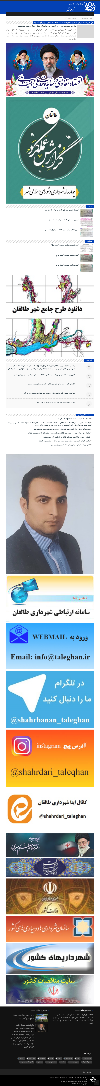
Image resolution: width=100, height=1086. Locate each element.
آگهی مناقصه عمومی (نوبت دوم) (67, 255)
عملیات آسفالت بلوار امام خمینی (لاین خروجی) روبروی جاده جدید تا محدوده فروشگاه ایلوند (62, 429)
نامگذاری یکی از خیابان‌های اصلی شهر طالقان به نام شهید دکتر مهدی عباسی (51, 384)
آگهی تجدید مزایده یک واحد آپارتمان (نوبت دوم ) (61, 210)
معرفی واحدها (74, 1062)
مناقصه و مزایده (51, 1062)
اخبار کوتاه (69, 1058)
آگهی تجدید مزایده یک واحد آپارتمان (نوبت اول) (62, 229)
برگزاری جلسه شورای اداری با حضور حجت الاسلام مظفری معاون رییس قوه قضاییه (47, 26)
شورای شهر (32, 1058)
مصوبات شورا (87, 1062)
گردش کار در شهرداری (27, 1062)
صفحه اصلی (72, 18)
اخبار (78, 1058)
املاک (59, 1058)
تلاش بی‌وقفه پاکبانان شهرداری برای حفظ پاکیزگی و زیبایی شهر (55, 402)
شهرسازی (42, 1058)
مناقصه (63, 1062)
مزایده (22, 1058)
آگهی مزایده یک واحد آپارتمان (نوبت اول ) (64, 220)
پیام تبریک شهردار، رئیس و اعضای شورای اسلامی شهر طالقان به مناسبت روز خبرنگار (49, 393)
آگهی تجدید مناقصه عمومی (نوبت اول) (65, 245)
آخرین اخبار (87, 1058)
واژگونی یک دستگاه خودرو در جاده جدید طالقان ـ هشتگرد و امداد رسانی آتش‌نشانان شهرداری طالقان (44, 375)
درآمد (51, 1058)
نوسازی (40, 1062)
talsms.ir (74, 1084)
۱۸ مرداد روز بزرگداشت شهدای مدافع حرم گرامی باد (74, 418)
